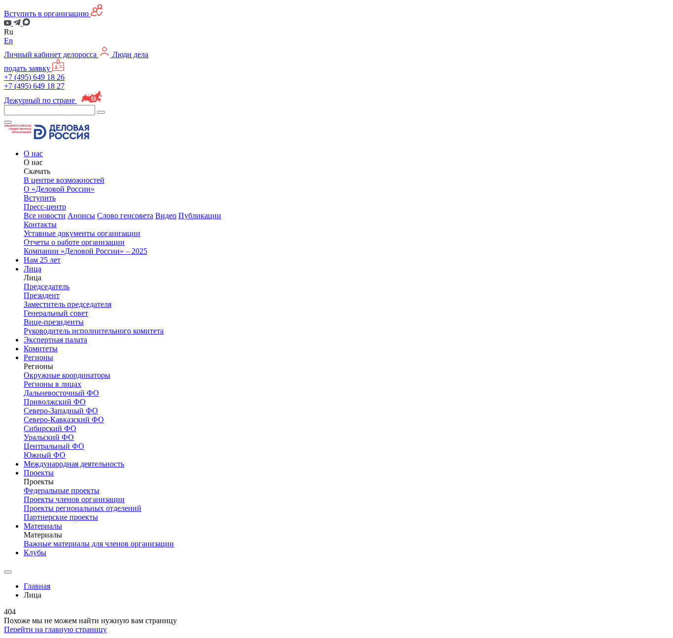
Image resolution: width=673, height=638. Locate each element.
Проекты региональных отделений (82, 508)
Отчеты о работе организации (74, 242)
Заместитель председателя (67, 304)
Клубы (35, 552)
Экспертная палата (55, 340)
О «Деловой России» (59, 189)
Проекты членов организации (74, 499)
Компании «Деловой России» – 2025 (85, 251)
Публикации (199, 215)
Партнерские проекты (61, 517)
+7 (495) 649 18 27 (34, 86)
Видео (165, 215)
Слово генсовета (125, 215)
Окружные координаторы (67, 375)
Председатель (46, 286)
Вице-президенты (54, 322)
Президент (42, 295)
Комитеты (41, 348)
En (8, 40)
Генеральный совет (56, 313)
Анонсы (81, 215)
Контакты (40, 224)
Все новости (45, 215)
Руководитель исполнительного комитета (94, 331)
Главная (37, 586)
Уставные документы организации (82, 233)
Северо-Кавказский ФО (64, 419)
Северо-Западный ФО (61, 410)
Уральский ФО (49, 437)
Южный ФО (45, 455)
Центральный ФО (54, 446)
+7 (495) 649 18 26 (34, 77)
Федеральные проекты (62, 490)
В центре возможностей (64, 180)
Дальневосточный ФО (61, 393)
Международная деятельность (74, 464)
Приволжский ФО (55, 402)
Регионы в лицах (52, 384)
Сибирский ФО (50, 428)
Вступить (40, 198)
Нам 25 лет (42, 260)
